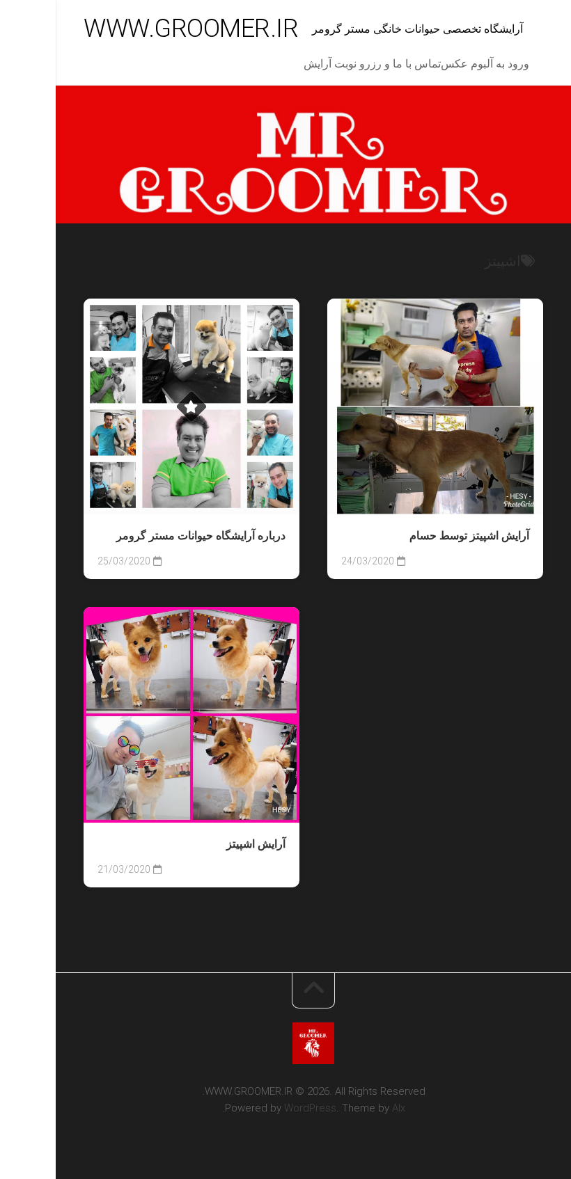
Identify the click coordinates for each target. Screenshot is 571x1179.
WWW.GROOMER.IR (191, 28)
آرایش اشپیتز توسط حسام (469, 535)
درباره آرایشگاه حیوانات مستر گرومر (201, 535)
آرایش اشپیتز (256, 843)
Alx (398, 1108)
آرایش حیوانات (172, 493)
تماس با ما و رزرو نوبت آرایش (372, 63)
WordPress (310, 1108)
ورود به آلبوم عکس (485, 63)
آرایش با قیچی (249, 493)
